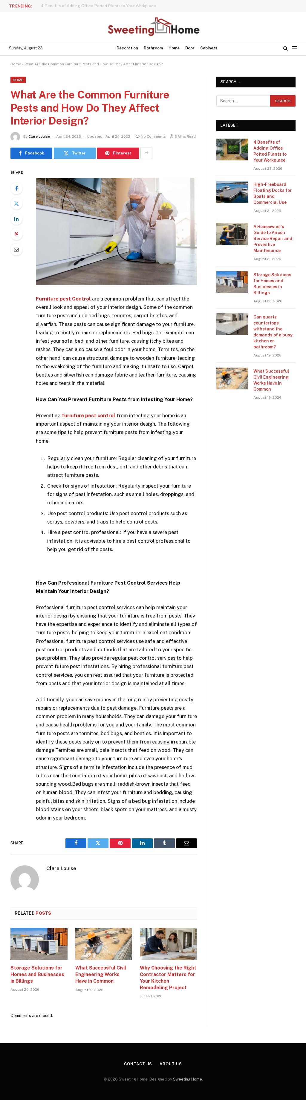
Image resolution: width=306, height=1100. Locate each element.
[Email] (16, 249)
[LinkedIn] (16, 219)
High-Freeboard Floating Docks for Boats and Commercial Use (100, 5)
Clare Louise (39, 136)
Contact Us (138, 1064)
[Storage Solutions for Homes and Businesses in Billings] (39, 944)
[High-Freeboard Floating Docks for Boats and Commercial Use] (232, 192)
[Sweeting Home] (153, 26)
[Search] (285, 48)
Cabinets (208, 48)
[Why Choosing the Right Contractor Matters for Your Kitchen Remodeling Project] (168, 944)
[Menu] (294, 48)
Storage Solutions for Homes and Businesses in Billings (37, 974)
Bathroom (153, 48)
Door (190, 48)
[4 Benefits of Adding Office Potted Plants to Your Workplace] (232, 149)
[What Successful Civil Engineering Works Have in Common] (103, 944)
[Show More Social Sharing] (146, 153)
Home (174, 48)
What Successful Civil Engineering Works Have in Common (100, 974)
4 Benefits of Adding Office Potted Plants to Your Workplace (270, 151)
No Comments (153, 136)
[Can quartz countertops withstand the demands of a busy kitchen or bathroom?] (232, 324)
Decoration (127, 48)
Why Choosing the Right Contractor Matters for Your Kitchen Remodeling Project (168, 977)
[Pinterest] (16, 234)
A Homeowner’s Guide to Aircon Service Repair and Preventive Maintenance (272, 238)
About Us (171, 1064)
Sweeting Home (187, 1079)
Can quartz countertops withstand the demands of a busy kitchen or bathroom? (273, 332)
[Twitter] (16, 204)
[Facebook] (16, 188)
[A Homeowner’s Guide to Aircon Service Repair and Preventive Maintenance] (232, 234)
